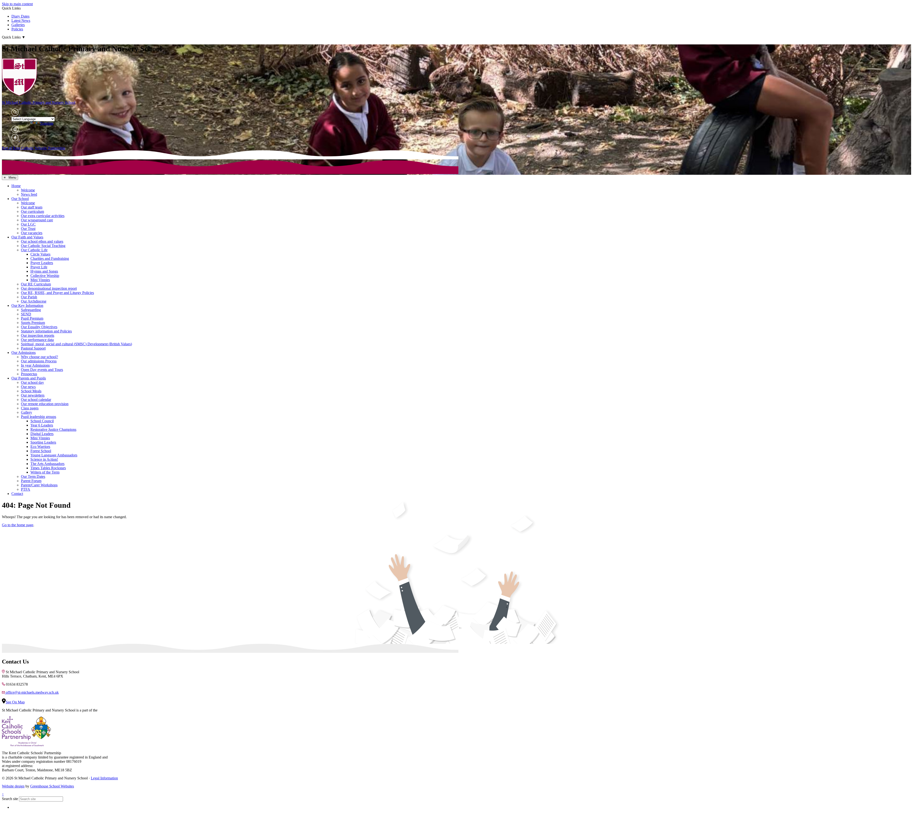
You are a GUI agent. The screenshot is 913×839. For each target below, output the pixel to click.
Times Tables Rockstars (48, 468)
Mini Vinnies (40, 280)
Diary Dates (20, 16)
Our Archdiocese (33, 301)
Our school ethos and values (42, 241)
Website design (13, 786)
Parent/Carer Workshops (39, 485)
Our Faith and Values (27, 237)
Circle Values (40, 254)
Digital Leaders (41, 434)
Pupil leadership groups (38, 417)
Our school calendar (36, 400)
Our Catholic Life (34, 250)
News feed (29, 194)
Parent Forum (31, 481)
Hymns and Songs (44, 271)
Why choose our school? (39, 357)
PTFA (25, 489)
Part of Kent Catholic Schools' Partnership (33, 148)
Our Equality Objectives (39, 327)
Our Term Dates (33, 476)
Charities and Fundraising (49, 258)
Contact (17, 494)
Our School (20, 199)
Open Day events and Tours (42, 370)
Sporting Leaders (43, 442)
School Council (42, 421)
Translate (46, 123)
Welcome (28, 190)
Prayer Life (38, 267)
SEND (26, 314)
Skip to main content (17, 4)
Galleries (18, 25)
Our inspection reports (37, 335)
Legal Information (104, 778)
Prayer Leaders (41, 263)
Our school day (32, 382)
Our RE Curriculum (36, 284)
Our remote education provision (44, 404)
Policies (17, 29)
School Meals (31, 391)
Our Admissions (23, 353)
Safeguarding (31, 310)
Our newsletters (32, 395)
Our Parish (29, 297)
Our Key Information (27, 305)
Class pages (30, 408)
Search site (10, 799)
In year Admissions (35, 365)
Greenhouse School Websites (52, 786)
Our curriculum (32, 211)
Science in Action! (44, 459)
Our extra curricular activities (42, 216)
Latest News (20, 21)
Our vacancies (31, 233)
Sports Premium (33, 323)
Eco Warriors (40, 447)
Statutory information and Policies (46, 331)
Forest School (40, 451)
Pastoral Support (33, 348)
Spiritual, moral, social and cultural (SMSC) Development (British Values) (76, 344)
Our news (28, 387)
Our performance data (37, 340)
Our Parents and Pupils (28, 378)
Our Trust (28, 229)
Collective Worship (44, 276)
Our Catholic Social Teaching (43, 246)
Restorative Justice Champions (53, 429)
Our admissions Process (39, 361)
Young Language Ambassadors (53, 455)
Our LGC (28, 224)
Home (16, 186)
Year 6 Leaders (41, 425)
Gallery (26, 412)
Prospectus (29, 374)
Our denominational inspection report (49, 288)
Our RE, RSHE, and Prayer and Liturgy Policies (57, 293)
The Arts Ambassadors (47, 464)
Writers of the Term (44, 472)
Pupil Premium (32, 318)
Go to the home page (17, 525)
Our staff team (31, 207)
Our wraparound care (37, 220)
